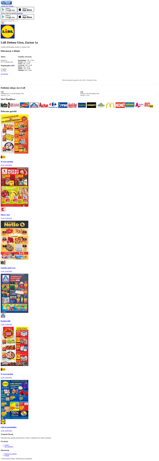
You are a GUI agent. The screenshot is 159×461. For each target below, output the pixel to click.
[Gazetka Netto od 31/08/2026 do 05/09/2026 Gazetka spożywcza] (14, 259)
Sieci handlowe (8, 446)
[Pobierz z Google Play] (9, 11)
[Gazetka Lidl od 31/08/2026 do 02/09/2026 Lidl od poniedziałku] (14, 418)
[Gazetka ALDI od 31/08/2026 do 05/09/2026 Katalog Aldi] (14, 312)
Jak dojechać (4, 74)
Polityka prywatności (10, 454)
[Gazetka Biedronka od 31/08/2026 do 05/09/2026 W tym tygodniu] (14, 153)
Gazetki (3, 6)
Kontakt (11, 6)
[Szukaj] (2, 23)
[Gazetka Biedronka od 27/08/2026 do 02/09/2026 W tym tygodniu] (14, 365)
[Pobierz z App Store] (26, 11)
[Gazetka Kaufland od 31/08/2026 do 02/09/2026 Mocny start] (14, 206)
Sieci (7, 6)
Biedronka (20, 13)
